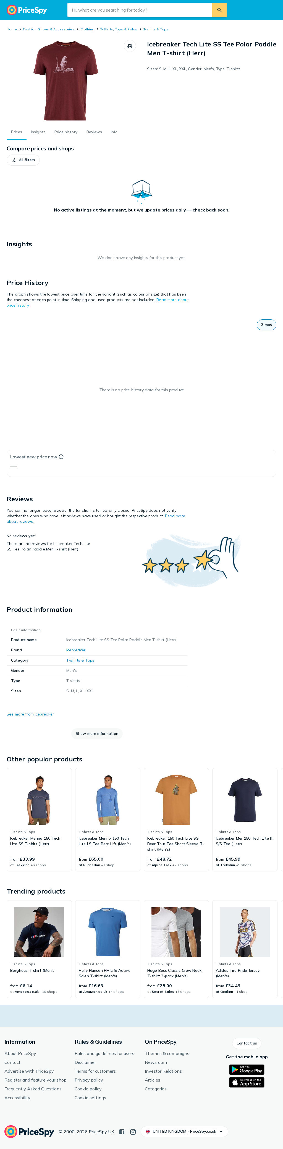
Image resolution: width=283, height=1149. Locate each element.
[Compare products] (130, 46)
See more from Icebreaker (30, 714)
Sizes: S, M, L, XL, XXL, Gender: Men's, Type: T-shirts (194, 68)
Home (12, 29)
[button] (23, 160)
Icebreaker (75, 649)
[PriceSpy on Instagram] (133, 1131)
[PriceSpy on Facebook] (122, 1131)
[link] (39, 819)
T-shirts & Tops (156, 29)
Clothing (87, 29)
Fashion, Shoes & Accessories (48, 29)
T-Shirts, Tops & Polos (118, 29)
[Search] (219, 10)
